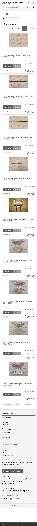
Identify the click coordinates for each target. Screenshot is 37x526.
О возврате (5, 424)
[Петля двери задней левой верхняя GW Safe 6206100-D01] (18, 204)
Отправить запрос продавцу (12, 471)
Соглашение (6, 437)
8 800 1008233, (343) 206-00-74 (14, 2)
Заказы (4, 448)
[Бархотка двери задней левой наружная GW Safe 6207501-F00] (18, 81)
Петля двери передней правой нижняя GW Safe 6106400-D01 (17, 384)
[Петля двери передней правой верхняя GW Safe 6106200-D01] (18, 327)
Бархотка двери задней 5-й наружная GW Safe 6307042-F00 (17, 55)
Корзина (4, 450)
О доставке (5, 422)
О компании (6, 432)
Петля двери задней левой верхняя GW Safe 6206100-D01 (18, 220)
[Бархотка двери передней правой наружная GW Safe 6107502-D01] (18, 163)
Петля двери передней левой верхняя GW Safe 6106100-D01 (17, 261)
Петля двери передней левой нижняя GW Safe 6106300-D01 (18, 302)
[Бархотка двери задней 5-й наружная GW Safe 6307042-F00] (18, 40)
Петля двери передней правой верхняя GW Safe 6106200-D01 (17, 343)
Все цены (8, 66)
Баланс (4, 453)
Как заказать (6, 417)
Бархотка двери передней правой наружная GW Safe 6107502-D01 (18, 179)
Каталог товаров (7, 455)
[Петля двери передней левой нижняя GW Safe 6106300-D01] (18, 286)
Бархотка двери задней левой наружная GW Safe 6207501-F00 (18, 97)
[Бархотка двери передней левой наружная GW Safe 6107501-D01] (18, 122)
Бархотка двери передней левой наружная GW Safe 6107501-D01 (17, 138)
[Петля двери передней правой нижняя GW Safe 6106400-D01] (18, 369)
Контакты (5, 440)
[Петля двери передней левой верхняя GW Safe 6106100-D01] (18, 245)
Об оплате (5, 419)
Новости (4, 435)
